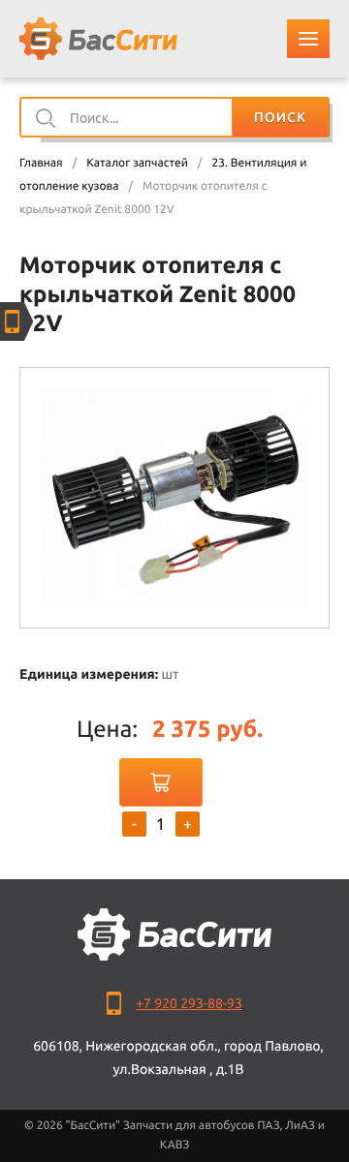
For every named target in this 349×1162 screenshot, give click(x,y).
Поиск (280, 117)
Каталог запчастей (137, 163)
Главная (41, 163)
